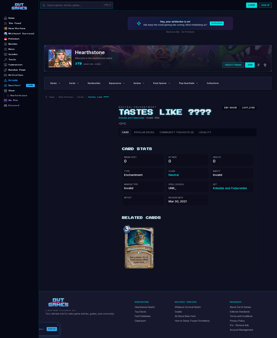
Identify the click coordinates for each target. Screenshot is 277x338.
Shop (12, 90)
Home (12, 18)
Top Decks (140, 311)
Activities (16, 75)
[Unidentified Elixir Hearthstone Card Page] (139, 245)
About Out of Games (240, 307)
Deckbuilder (94, 83)
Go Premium (216, 23)
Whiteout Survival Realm (188, 307)
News (12, 49)
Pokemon (14, 39)
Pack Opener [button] (160, 83)
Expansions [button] (115, 83)
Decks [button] (53, 83)
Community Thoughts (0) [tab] (177, 132)
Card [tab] (125, 132)
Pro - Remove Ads (239, 325)
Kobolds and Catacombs (131, 117)
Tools (12, 59)
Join (249, 65)
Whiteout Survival (21, 33)
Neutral (174, 175)
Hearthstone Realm (145, 307)
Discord (14, 105)
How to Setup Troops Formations (192, 320)
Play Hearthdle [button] (186, 83)
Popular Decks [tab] (144, 132)
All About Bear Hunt (185, 316)
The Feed (15, 23)
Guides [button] (137, 83)
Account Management (241, 329)
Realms (13, 44)
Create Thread (233, 65)
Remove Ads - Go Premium (180, 32)
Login (251, 5)
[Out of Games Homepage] (58, 302)
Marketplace (19, 95)
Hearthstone (17, 28)
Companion (16, 64)
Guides (178, 311)
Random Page (17, 70)
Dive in (51, 329)
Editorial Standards (240, 311)
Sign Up (265, 5)
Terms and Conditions (241, 316)
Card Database (142, 316)
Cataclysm (140, 320)
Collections (213, 83)
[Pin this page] (46, 97)
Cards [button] (72, 83)
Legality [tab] (205, 132)
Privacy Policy (237, 320)
